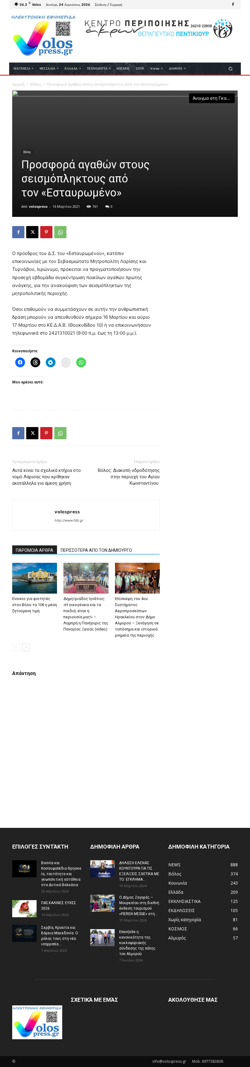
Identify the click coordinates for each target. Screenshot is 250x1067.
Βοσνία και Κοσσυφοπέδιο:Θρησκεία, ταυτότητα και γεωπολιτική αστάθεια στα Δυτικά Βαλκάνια (61, 874)
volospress (38, 206)
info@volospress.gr (169, 1061)
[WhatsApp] (60, 232)
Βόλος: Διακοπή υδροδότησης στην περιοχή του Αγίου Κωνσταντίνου (129, 477)
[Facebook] (233, 4)
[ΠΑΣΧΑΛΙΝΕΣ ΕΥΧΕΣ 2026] (24, 908)
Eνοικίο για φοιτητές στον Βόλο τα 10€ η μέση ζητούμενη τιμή (34, 604)
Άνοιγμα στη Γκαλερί (214, 98)
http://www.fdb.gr (69, 520)
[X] (32, 232)
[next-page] (26, 647)
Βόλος (35, 84)
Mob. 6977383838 (207, 1061)
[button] (231, 68)
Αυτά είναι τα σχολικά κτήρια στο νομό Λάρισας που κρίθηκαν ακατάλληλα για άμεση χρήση (46, 477)
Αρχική (18, 84)
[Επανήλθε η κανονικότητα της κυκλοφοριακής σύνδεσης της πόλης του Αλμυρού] (102, 937)
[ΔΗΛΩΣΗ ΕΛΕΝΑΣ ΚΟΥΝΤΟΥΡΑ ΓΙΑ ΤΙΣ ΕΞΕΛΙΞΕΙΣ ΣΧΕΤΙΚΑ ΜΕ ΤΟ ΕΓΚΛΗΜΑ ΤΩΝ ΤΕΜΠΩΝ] (102, 868)
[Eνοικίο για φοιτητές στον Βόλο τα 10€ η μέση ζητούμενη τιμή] (34, 578)
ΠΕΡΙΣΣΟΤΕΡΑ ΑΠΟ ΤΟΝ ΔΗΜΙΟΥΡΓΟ (96, 550)
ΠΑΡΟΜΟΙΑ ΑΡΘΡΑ (34, 550)
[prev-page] (16, 647)
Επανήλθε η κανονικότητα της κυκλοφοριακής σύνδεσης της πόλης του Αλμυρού (137, 943)
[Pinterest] (46, 232)
